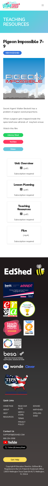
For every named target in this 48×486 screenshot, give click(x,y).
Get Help (15, 459)
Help (5, 413)
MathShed (38, 409)
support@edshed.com (14, 435)
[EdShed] (24, 270)
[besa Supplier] (14, 360)
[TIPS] (16, 394)
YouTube (13, 142)
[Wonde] (13, 368)
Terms (21, 418)
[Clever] (30, 367)
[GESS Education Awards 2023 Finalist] (12, 347)
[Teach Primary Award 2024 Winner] (12, 335)
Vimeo (13, 149)
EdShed (36, 406)
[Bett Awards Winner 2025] (18, 297)
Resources (8, 417)
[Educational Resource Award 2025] (10, 316)
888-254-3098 (9, 438)
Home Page (8, 406)
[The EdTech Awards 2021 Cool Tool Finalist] (29, 334)
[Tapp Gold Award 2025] (27, 316)
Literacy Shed (13, 135)
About (6, 409)
